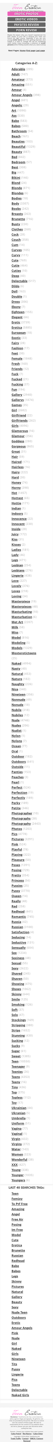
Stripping (18, 1025)
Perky (16, 803)
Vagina (16, 1128)
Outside (17, 767)
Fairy (15, 343)
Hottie (16, 503)
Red (14, 906)
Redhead (18, 911)
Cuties (16, 270)
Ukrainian (19, 1108)
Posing (16, 870)
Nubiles (17, 715)
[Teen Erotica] (26, 8)
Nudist (17, 730)
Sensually (19, 947)
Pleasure (18, 860)
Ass (14, 115)
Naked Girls (20, 1395)
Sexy (15, 968)
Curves (17, 250)
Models (17, 648)
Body (15, 203)
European (19, 332)
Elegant (17, 317)
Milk (15, 627)
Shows (16, 989)
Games (17, 405)
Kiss (15, 539)
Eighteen (18, 312)
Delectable (19, 281)
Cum (15, 245)
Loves (16, 591)
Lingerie (18, 575)
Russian (17, 927)
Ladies (16, 550)
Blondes (18, 193)
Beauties (18, 141)
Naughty (18, 684)
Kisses (16, 544)
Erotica (17, 327)
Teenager (18, 1066)
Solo (15, 1015)
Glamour (18, 436)
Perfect (17, 787)
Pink (15, 844)
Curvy (16, 255)
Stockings (19, 1020)
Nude (16, 720)
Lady (15, 555)
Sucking (17, 1040)
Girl (14, 410)
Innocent (18, 524)
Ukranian (18, 1113)
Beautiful (18, 146)
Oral (15, 751)
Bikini (16, 177)
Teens (16, 1077)
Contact (25, 1438)
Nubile (16, 710)
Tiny (15, 1087)
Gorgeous (19, 446)
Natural (17, 674)
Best (15, 167)
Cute (15, 260)
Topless (17, 1097)
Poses (16, 865)
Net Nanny (27, 1433)
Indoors (17, 513)
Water (16, 1149)
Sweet (16, 1056)
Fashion (17, 348)
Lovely (16, 586)
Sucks (16, 1046)
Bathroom (19, 131)
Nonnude (18, 699)
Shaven (17, 978)
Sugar (16, 1051)
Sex (14, 953)
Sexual (16, 963)
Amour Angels (22, 95)
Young (16, 1170)
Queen (16, 896)
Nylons (17, 741)
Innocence (19, 519)
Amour (17, 90)
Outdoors (19, 761)
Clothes (17, 229)
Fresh (16, 363)
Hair (15, 457)
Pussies (17, 885)
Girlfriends (20, 420)
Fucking (17, 384)
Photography (21, 823)
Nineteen (18, 694)
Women (17, 1154)
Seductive (19, 942)
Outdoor (18, 756)
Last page (40, 50)
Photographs (21, 818)
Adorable (18, 69)
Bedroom (18, 162)
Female (17, 358)
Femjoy (17, 1199)
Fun (14, 389)
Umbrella (19, 1118)
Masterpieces (22, 606)
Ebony (16, 307)
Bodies (17, 198)
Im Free (17, 1230)
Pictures (18, 839)
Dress (16, 301)
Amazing (18, 84)
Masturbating (22, 612)
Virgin (16, 1139)
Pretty (16, 875)
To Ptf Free (20, 1204)
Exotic (16, 338)
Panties (17, 772)
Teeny (16, 1082)
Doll (15, 291)
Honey (16, 482)
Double (17, 296)
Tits (14, 1364)
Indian (16, 508)
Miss (15, 632)
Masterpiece (21, 601)
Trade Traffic (16, 1438)
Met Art (17, 622)
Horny (16, 488)
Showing (18, 984)
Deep (15, 276)
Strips (16, 1030)
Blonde (17, 188)
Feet (15, 353)
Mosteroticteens (24, 653)
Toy (14, 1103)
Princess (18, 880)
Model (16, 637)
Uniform (18, 1123)
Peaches (18, 777)
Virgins (17, 1144)
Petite (16, 808)
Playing (17, 854)
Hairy (16, 472)
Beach (16, 136)
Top (14, 1092)
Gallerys (18, 400)
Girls (15, 426)
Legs (15, 560)
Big (14, 172)
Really (16, 901)
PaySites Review (26, 25)
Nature (17, 679)
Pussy (16, 891)
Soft (15, 1009)
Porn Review (26, 30)
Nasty (16, 668)
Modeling (18, 643)
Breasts (17, 214)
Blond (16, 183)
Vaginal (17, 1134)
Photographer (22, 813)
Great (16, 451)
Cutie (15, 265)
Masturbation (22, 617)
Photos (17, 829)
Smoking (18, 1004)
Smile (16, 999)
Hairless (18, 467)
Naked (16, 663)
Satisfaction (20, 932)
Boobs (16, 208)
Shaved (17, 973)
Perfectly (18, 798)
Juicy (15, 534)
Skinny (17, 994)
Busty (16, 224)
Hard (15, 477)
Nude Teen (19, 1312)
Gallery (17, 394)
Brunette (18, 219)
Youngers (18, 1180)
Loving (16, 596)
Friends (17, 369)
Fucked (17, 379)
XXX (15, 1165)
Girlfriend (19, 415)
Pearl (15, 782)
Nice (15, 689)
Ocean (16, 746)
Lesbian (17, 565)
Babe (15, 121)
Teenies (17, 1071)
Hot (14, 493)
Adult (16, 74)
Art (14, 110)
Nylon (16, 736)
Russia (16, 922)
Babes (16, 126)
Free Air (17, 1219)
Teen (15, 1061)
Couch (16, 239)
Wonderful (19, 1159)
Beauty (17, 152)
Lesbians (18, 570)
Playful (17, 849)
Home (23, 50)
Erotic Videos (26, 19)
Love (15, 581)
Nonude (17, 705)
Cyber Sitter (38, 1433)
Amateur (18, 79)
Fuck (15, 374)
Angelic (17, 105)
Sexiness (18, 958)
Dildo (15, 286)
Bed (14, 157)
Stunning (18, 1035)
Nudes (16, 725)
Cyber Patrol (16, 1433)
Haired (17, 462)
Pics (14, 834)
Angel (16, 100)
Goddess (18, 441)
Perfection (19, 792)
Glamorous (20, 431)
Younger (18, 1175)
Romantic (19, 916)
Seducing (18, 937)
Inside (16, 529)
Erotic (16, 322)
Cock (15, 234)
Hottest (17, 498)
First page (30, 50)
